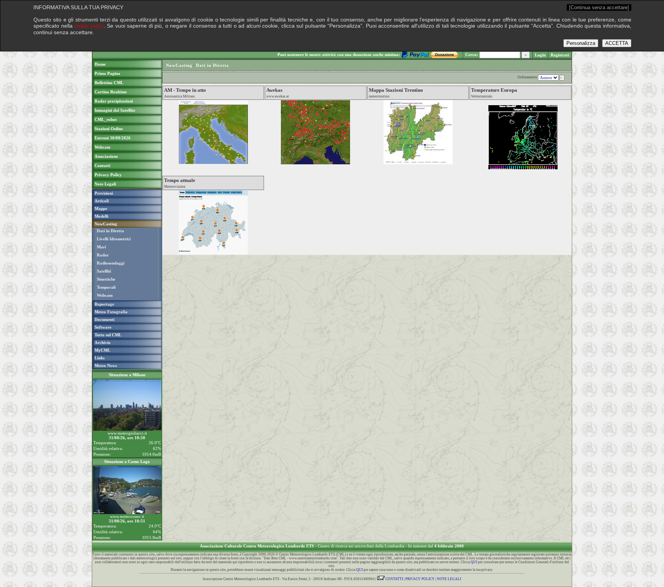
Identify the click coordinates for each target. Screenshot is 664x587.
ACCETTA (616, 43)
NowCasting (179, 65)
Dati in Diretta (110, 230)
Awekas (274, 90)
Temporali (106, 287)
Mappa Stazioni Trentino (396, 90)
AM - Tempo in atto (185, 90)
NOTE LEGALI (449, 579)
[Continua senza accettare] (599, 7)
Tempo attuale (179, 180)
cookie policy (89, 26)
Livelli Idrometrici (114, 238)
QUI (474, 562)
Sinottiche (106, 279)
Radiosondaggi (110, 263)
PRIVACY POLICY (420, 579)
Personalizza (580, 43)
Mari (101, 247)
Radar (103, 255)
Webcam (105, 295)
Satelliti (104, 271)
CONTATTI (394, 579)
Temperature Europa (494, 90)
